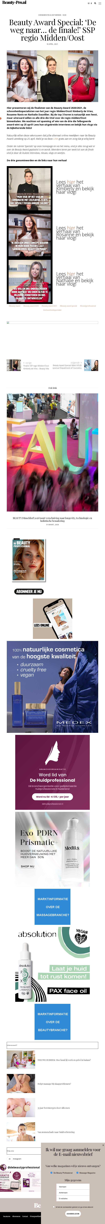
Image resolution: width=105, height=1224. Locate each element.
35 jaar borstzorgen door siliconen (54, 1108)
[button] (10, 1181)
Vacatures (6, 1216)
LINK (55, 138)
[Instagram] (89, 3)
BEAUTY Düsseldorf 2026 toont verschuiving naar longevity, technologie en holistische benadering (52, 519)
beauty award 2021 (50, 306)
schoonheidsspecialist (52, 310)
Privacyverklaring (36, 1216)
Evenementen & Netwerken (50, 15)
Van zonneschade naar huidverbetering (56, 1132)
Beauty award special (69, 306)
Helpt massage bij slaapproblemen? (54, 1083)
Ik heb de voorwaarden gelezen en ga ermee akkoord (74, 1207)
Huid (64, 15)
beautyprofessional (88, 306)
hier (71, 182)
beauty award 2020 (31, 306)
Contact (25, 1216)
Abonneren (16, 1216)
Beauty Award (15, 306)
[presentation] (12, 448)
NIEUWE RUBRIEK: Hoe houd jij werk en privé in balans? (64, 1060)
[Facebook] (92, 3)
